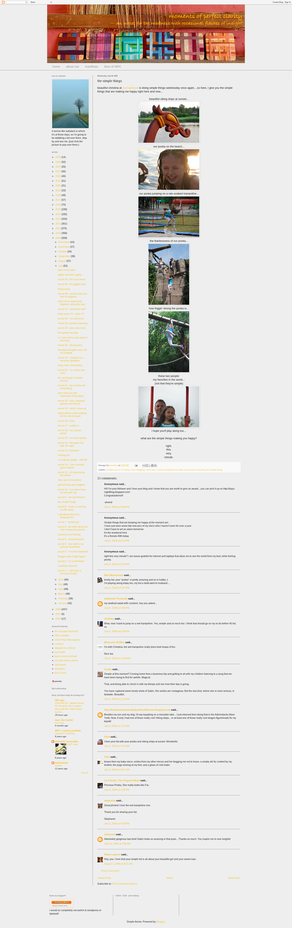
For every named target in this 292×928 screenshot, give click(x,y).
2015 (58, 209)
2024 (58, 166)
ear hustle (60, 652)
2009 (58, 238)
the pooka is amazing (195, 469)
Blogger (160, 921)
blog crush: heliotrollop (70, 365)
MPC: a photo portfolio (68, 730)
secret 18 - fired (66, 421)
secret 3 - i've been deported (73, 551)
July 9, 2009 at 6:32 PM (116, 823)
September (64, 256)
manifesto (91, 66)
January (63, 603)
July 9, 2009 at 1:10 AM (116, 699)
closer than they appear (67, 639)
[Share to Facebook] (152, 465)
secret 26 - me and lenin (71, 318)
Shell (107, 736)
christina (109, 618)
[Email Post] (136, 465)
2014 (58, 214)
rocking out (64, 455)
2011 (58, 228)
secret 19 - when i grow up (72, 408)
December (64, 242)
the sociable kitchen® (66, 631)
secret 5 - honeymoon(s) (71, 539)
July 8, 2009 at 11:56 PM (117, 658)
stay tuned (60, 664)
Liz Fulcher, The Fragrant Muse (122, 780)
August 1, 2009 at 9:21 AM (118, 864)
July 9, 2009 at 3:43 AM (116, 746)
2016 (58, 204)
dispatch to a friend (65, 648)
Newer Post (104, 878)
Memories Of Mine (114, 642)
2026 (58, 157)
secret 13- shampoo (68, 450)
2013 (58, 219)
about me (72, 66)
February (63, 598)
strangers (60, 668)
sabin (180, 469)
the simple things (214, 469)
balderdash (61, 763)
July (60, 266)
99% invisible (62, 635)
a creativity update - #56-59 (72, 460)
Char (107, 757)
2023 (58, 171)
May (60, 584)
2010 (58, 233)
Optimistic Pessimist (116, 598)
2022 (58, 176)
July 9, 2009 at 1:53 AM (116, 726)
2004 (58, 618)
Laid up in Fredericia (65, 733)
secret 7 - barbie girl (68, 522)
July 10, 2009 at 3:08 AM (117, 843)
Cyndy (108, 669)
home (56, 66)
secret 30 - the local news (71, 279)
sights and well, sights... (70, 274)
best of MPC (112, 66)
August (62, 261)
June (61, 579)
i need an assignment (166, 469)
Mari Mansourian (113, 575)
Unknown (109, 834)
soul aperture (130, 87)
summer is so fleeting (69, 534)
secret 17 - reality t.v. (69, 425)
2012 (58, 223)
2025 (58, 162)
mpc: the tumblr (64, 720)
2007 (58, 614)
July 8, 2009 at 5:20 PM (116, 564)
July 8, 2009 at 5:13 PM (116, 540)
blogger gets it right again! (72, 556)
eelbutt (58, 765)
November (64, 247)
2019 (58, 190)
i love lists (150, 469)
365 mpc (60, 700)
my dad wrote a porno (66, 660)
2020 (58, 185)
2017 (58, 200)
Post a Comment (110, 871)
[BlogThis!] (146, 465)
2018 (58, 195)
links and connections (69, 480)
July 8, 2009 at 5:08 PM (116, 507)
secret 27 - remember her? (72, 309)
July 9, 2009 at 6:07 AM (116, 769)
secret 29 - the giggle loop (72, 284)
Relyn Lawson (112, 854)
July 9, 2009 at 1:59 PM (116, 789)
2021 (58, 181)
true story (59, 722)
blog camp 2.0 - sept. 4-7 (71, 314)
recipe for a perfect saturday (73, 323)
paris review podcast (66, 656)
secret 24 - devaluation (70, 345)
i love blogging (138, 469)
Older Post (234, 878)
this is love (60, 673)
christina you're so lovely (118, 469)
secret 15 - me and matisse (72, 438)
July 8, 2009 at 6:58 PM (116, 608)
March (62, 593)
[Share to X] (149, 465)
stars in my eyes (66, 270)
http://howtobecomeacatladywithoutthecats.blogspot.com (137, 710)
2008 (58, 609)
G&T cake (73, 744)
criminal (59, 644)
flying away (64, 289)
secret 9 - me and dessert (71, 497)
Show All (84, 773)
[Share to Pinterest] (155, 465)
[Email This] (143, 465)
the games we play (68, 332)
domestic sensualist (66, 741)
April (61, 589)
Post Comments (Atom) (124, 883)
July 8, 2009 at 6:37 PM (116, 588)
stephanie (110, 800)
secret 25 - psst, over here (71, 328)
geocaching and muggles (71, 484)
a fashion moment (67, 566)
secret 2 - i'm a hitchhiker (71, 561)
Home (169, 878)
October (62, 251)
